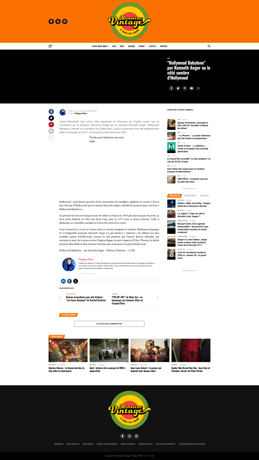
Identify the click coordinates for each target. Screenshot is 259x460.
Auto (114, 46)
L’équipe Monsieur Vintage (107, 443)
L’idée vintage (88, 443)
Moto (122, 46)
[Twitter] (75, 281)
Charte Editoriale (128, 443)
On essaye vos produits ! (166, 443)
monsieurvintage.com (87, 273)
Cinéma (141, 46)
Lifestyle (152, 46)
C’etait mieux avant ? (100, 46)
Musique (131, 46)
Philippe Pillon (80, 113)
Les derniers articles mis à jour (192, 443)
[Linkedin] (63, 281)
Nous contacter (73, 443)
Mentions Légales (145, 443)
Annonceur (58, 443)
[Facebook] (69, 281)
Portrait (163, 46)
